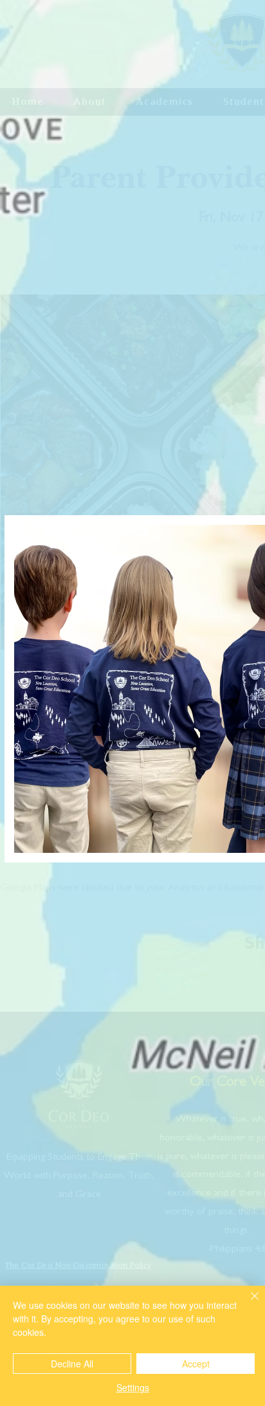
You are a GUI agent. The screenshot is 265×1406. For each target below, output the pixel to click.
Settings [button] (132, 1387)
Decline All (72, 1363)
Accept (196, 1363)
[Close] (247, 1303)
